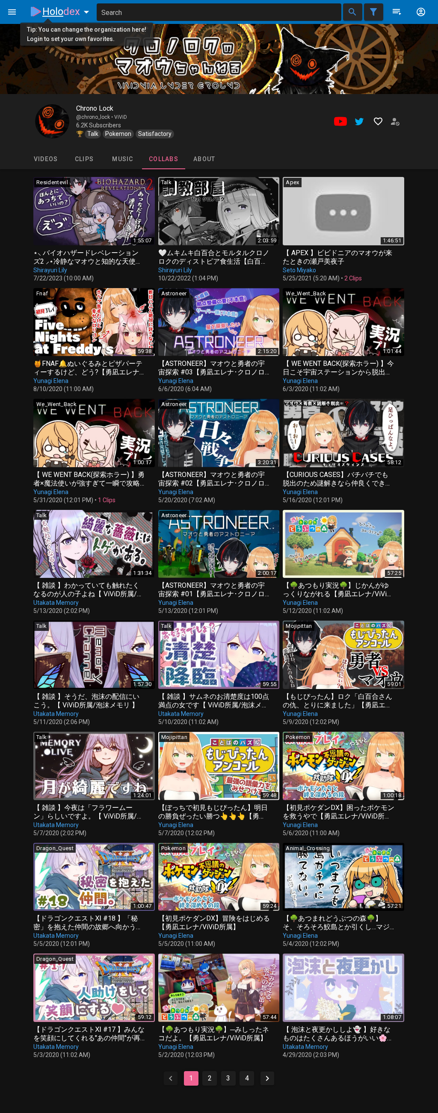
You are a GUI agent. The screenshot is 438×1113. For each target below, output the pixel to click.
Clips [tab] (84, 159)
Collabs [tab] (163, 159)
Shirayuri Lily (50, 270)
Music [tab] (122, 159)
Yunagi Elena (50, 380)
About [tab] (204, 159)
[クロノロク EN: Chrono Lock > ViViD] (52, 121)
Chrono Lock (94, 108)
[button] (67, 12)
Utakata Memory (56, 602)
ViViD (120, 117)
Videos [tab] (46, 159)
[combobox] (219, 12)
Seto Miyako (299, 270)
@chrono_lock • (95, 117)
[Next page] (267, 1078)
